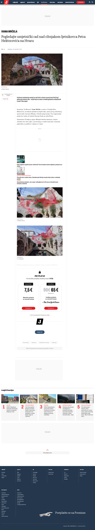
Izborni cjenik (19, 497)
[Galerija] (32, 69)
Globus (3, 497)
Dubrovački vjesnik (5, 508)
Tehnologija (35, 472)
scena (82, 469)
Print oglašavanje (20, 501)
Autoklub (3, 499)
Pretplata (80, 2)
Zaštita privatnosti (20, 496)
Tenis (18, 477)
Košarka (18, 475)
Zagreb (3, 477)
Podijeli (4, 98)
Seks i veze (35, 477)
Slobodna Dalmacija (5, 494)
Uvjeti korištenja (20, 494)
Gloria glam (4, 506)
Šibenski (3, 513)
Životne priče (35, 480)
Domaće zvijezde (83, 472)
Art (64, 472)
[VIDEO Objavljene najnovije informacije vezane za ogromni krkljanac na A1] (10, 399)
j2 (33, 469)
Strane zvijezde (83, 474)
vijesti (3, 469)
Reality (81, 475)
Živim (3, 509)
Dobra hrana (4, 502)
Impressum (19, 492)
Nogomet (19, 474)
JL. (4, 49)
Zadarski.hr (4, 511)
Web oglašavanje (20, 499)
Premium (31, 2)
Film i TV (65, 474)
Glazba (65, 477)
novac (50, 469)
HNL (18, 472)
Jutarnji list (4, 492)
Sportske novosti (5, 496)
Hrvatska (3, 472)
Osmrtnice (69, 2)
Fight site (19, 479)
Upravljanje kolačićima (21, 504)
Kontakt (18, 502)
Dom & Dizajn (4, 501)
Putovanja (35, 479)
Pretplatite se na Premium (70, 513)
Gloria (3, 504)
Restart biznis (51, 472)
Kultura (44, 2)
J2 (38, 2)
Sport (22, 2)
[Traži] (92, 2)
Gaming (34, 482)
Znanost (34, 474)
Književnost (66, 475)
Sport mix (19, 480)
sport (18, 469)
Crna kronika (4, 475)
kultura (66, 469)
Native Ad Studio (5, 516)
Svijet (3, 474)
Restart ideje (51, 474)
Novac (52, 2)
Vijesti (15, 2)
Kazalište (66, 479)
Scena (60, 2)
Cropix (3, 514)
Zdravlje (34, 475)
